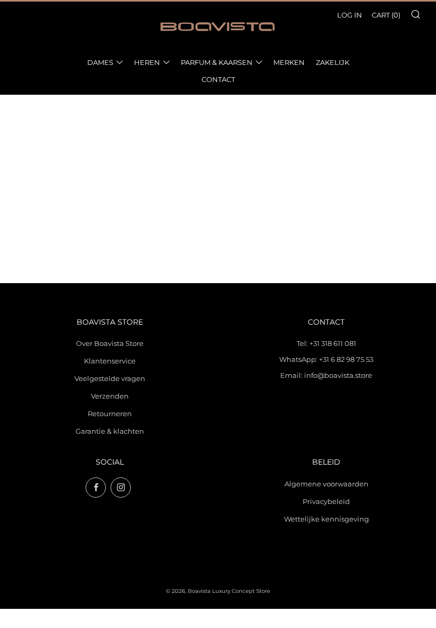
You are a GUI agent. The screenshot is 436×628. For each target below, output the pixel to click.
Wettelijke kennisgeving (326, 519)
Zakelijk (332, 62)
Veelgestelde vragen (109, 378)
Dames (100, 62)
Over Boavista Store (110, 343)
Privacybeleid (326, 501)
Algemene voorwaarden (326, 484)
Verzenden (110, 396)
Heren (147, 62)
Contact (218, 79)
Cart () (386, 15)
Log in (349, 15)
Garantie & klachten (110, 431)
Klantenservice (110, 361)
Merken (289, 62)
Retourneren (110, 413)
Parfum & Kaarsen (217, 62)
